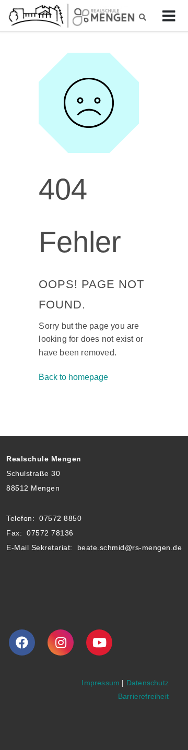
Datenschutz (147, 682)
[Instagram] (61, 642)
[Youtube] (99, 642)
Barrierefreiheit (143, 696)
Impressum (100, 682)
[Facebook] (22, 642)
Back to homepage (73, 377)
